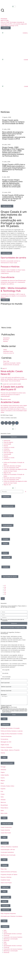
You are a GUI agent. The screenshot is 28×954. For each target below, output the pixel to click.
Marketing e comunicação (11, 938)
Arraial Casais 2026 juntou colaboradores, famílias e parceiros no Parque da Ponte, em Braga (13, 197)
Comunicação (7, 444)
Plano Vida (4, 869)
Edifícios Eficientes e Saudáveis (9, 846)
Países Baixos (4, 807)
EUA (2, 791)
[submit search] (25, 491)
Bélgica (3, 780)
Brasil (2, 783)
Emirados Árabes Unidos (7, 786)
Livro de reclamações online (11, 467)
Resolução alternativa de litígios (12, 466)
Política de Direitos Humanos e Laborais (12, 731)
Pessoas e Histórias (6, 877)
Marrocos (3, 802)
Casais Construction (6, 827)
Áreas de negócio (8, 442)
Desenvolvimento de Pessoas (9, 871)
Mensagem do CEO (6, 742)
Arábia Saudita (5, 775)
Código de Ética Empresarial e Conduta (11, 733)
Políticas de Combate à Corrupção (10, 728)
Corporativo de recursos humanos (13, 937)
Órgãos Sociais (5, 744)
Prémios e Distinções (6, 747)
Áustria (3, 777)
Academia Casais (5, 880)
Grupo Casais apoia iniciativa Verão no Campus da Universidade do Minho (13, 122)
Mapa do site (7, 472)
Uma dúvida (5, 673)
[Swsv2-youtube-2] (13, 423)
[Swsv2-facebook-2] (6, 423)
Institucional (7, 440)
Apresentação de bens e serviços (13, 933)
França (2, 794)
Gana (2, 797)
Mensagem (4, 694)
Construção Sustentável (7, 852)
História (3, 753)
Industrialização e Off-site (8, 849)
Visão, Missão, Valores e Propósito (10, 750)
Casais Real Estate (6, 832)
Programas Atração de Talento (9, 874)
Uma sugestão (5, 669)
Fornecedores (4, 739)
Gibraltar (3, 799)
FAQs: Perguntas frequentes (8, 913)
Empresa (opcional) (6, 690)
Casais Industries (5, 830)
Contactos (6, 449)
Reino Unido (4, 813)
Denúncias (6, 940)
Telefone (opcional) (6, 686)
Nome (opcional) (5, 678)
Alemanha (3, 769)
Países (5, 932)
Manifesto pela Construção (8, 855)
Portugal (3, 767)
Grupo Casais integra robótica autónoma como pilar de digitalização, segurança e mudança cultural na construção (12, 183)
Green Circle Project (6, 882)
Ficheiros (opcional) (6, 705)
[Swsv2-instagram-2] (9, 423)
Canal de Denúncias (6, 736)
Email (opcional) (5, 682)
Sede (5, 930)
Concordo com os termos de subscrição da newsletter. (13, 620)
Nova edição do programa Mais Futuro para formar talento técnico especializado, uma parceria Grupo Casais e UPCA (13, 135)
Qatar (2, 810)
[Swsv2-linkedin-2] (2, 423)
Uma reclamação (6, 676)
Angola (3, 772)
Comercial (6, 935)
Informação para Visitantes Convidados (11, 916)
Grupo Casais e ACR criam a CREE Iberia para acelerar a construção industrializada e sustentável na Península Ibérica (13, 167)
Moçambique (4, 805)
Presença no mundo (9, 447)
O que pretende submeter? (8, 667)
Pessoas (6, 445)
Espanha (3, 788)
